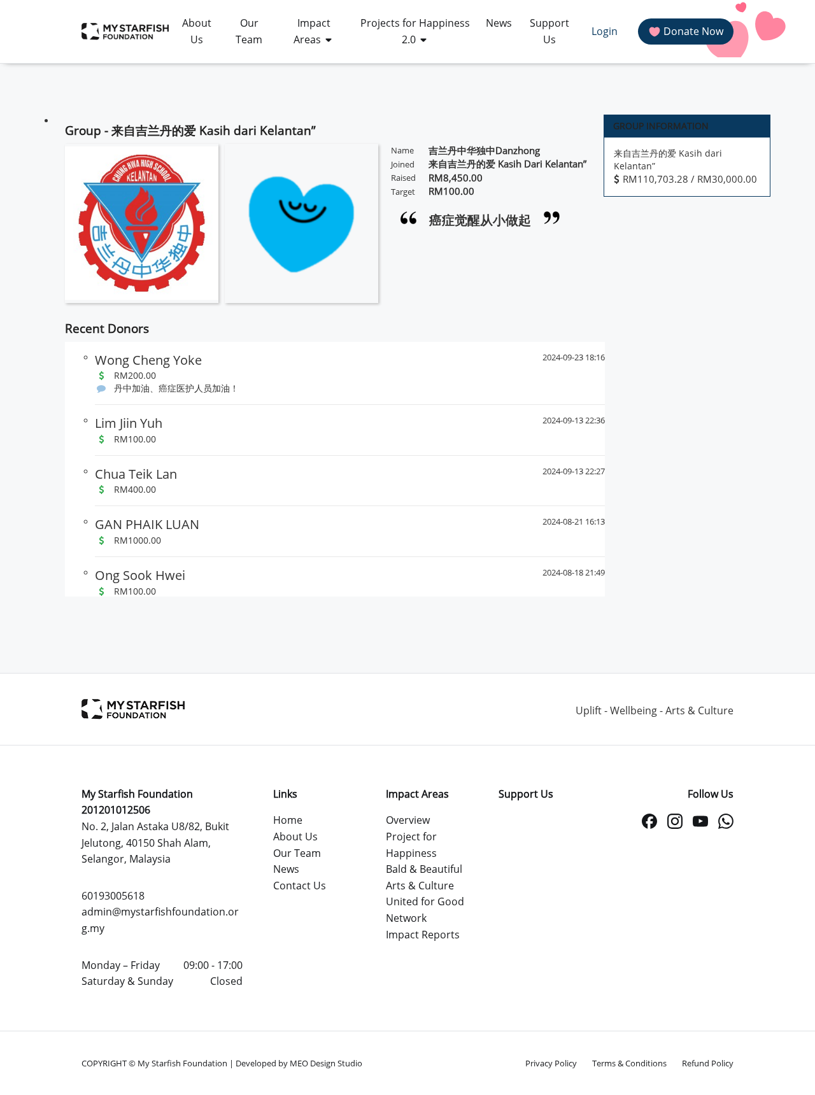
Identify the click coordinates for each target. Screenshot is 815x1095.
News (286, 869)
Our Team (297, 853)
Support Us (526, 794)
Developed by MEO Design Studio (299, 1063)
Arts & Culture (420, 886)
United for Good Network (425, 909)
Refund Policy (708, 1063)
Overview (408, 820)
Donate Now (693, 31)
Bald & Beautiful (424, 869)
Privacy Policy (551, 1063)
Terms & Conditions (629, 1063)
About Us (295, 837)
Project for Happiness (411, 845)
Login (605, 31)
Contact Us (299, 886)
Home (287, 820)
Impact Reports (423, 935)
